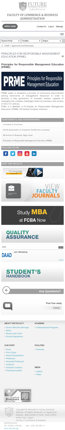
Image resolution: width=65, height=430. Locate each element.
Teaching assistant (14, 370)
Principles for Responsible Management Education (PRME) (27, 141)
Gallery (39, 371)
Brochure (17, 395)
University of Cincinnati (12, 125)
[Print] (63, 56)
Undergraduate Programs (47, 327)
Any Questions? (50, 291)
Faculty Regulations (14, 336)
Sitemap (59, 26)
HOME (6, 46)
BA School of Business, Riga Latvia (17, 135)
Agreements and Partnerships (23, 46)
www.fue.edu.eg (11, 429)
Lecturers (10, 364)
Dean (8, 349)
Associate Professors (15, 361)
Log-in (51, 26)
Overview (40, 349)
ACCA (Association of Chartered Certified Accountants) (26, 130)
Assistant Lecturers (14, 367)
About (8, 330)
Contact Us (41, 26)
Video (38, 374)
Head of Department (14, 355)
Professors (10, 358)
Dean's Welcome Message (17, 327)
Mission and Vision (14, 333)
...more (60, 260)
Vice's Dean (11, 352)
